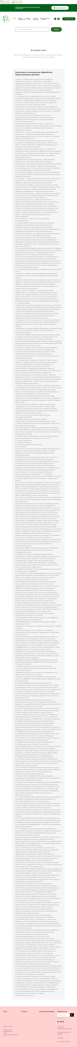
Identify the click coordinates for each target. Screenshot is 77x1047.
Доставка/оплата (44, 18)
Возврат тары (22, 19)
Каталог (24, 1011)
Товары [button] (20, 18)
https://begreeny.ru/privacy (24, 995)
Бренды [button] (28, 18)
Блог (29, 19)
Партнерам (36, 19)
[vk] (55, 19)
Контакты (43, 19)
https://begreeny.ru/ (29, 113)
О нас (14, 18)
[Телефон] (63, 1022)
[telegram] (58, 19)
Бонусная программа (46, 1011)
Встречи (35, 18)
